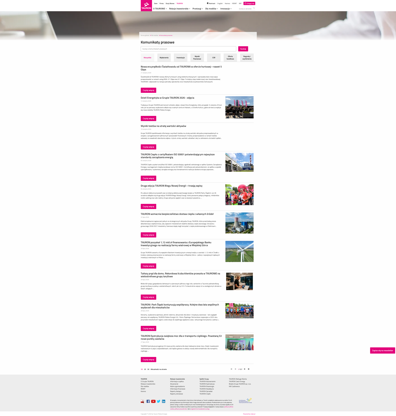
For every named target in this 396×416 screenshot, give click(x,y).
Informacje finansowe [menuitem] (177, 389)
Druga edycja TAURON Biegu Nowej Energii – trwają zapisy (171, 185)
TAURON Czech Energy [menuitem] (237, 381)
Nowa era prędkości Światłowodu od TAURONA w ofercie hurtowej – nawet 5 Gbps (181, 68)
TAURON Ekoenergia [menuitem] (207, 386)
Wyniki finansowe (197, 57)
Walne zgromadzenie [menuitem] (177, 386)
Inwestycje (181, 57)
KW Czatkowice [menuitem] (234, 386)
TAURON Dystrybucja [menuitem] (207, 384)
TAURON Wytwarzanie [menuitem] (207, 381)
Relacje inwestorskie (179, 8)
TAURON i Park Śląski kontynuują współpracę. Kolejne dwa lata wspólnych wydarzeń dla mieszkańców (180, 306)
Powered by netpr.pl (249, 414)
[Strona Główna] (146, 5)
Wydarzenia (164, 57)
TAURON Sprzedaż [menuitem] (206, 391)
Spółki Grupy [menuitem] (204, 379)
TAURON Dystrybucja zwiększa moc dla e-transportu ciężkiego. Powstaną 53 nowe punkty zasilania (181, 337)
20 (145, 369)
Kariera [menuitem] (143, 391)
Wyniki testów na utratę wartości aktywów (163, 126)
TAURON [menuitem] (144, 379)
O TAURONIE (159, 8)
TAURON (180, 3)
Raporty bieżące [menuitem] (175, 391)
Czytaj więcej (148, 90)
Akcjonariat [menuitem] (174, 384)
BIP (240, 3)
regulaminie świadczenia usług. (200, 409)
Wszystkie (147, 57)
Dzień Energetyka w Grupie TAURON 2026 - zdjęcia (167, 98)
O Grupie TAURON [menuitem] (147, 381)
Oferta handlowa (230, 57)
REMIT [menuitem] (143, 389)
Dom (155, 3)
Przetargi (197, 8)
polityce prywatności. (181, 409)
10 (142, 369)
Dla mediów (211, 8)
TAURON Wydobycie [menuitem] (207, 389)
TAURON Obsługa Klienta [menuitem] (238, 379)
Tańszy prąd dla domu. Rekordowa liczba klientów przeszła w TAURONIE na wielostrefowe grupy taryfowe (180, 275)
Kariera (227, 3)
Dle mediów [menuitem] (145, 386)
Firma (162, 3)
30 (148, 369)
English (220, 3)
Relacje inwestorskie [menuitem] (148, 384)
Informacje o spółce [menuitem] (177, 381)
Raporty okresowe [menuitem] (176, 394)
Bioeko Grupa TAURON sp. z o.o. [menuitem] (240, 384)
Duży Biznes (170, 3)
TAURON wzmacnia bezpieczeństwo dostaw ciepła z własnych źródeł (177, 214)
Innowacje (225, 8)
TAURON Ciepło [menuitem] (205, 394)
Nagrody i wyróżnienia (247, 57)
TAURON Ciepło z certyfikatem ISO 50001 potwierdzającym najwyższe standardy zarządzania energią (178, 155)
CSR (213, 57)
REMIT (234, 3)
